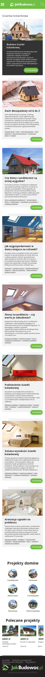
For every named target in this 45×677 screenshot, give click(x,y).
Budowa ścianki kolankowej (15, 46)
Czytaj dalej (31, 70)
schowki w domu (18, 268)
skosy (28, 541)
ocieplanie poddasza (29, 340)
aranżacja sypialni (10, 539)
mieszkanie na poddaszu (29, 202)
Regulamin (31, 662)
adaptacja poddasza (11, 405)
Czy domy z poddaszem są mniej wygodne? (21, 179)
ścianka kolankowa (32, 268)
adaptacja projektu (26, 405)
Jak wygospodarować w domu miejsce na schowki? (21, 248)
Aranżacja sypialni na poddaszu (17, 521)
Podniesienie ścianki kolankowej (17, 386)
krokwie (13, 135)
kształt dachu (14, 202)
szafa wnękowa (32, 270)
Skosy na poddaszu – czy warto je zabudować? (20, 316)
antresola (8, 268)
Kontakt (6, 660)
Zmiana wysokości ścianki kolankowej (20, 452)
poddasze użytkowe (11, 204)
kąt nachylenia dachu (19, 134)
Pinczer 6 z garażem (27, 642)
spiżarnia (8, 270)
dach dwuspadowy (27, 132)
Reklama (6, 664)
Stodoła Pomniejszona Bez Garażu (9, 643)
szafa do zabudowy (18, 270)
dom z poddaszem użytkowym (15, 200)
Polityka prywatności (22, 660)
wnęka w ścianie (10, 272)
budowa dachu (10, 132)
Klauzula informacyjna (12, 662)
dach (18, 132)
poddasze (8, 342)
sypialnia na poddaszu (12, 543)
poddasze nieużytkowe (21, 475)
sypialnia (35, 541)
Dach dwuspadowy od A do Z (22, 110)
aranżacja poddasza (11, 338)
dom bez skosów (25, 338)
